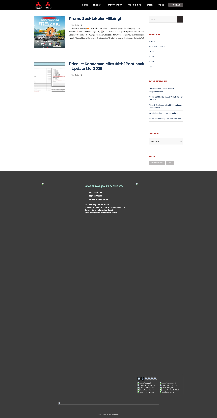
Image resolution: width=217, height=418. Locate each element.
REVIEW (152, 62)
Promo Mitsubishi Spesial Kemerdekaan (165, 119)
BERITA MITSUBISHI (157, 46)
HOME (85, 5)
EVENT (151, 51)
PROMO (152, 56)
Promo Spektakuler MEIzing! (95, 18)
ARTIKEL (152, 41)
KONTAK (176, 5)
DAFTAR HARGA (114, 5)
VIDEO (161, 5)
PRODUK (97, 5)
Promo (170, 163)
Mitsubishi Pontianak (157, 163)
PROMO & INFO (134, 5)
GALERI (150, 5)
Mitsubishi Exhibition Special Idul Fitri (163, 113)
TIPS (150, 67)
